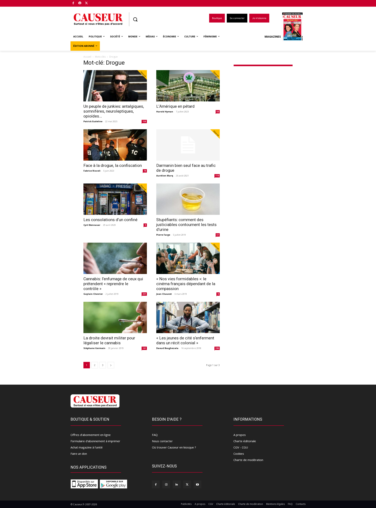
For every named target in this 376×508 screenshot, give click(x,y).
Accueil (87, 56)
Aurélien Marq (164, 175)
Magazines (273, 36)
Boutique (96, 2)
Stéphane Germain (94, 348)
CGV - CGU (240, 447)
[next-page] (111, 365)
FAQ (155, 435)
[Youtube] (197, 484)
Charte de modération (248, 460)
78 (145, 170)
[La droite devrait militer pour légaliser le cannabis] (115, 317)
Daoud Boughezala (167, 348)
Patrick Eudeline (92, 121)
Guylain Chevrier (93, 293)
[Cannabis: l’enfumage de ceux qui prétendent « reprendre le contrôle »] (115, 258)
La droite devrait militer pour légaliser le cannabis (109, 340)
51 (218, 234)
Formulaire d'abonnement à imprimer (95, 441)
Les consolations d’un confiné (110, 219)
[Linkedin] (176, 484)
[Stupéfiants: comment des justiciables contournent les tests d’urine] (188, 199)
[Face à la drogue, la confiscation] (115, 145)
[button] (135, 19)
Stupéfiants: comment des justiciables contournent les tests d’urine (186, 224)
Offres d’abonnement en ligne (90, 435)
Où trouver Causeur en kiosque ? (174, 447)
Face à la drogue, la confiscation (112, 165)
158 (144, 121)
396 (217, 348)
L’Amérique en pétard (175, 106)
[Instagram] (166, 484)
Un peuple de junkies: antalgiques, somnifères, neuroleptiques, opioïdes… (113, 111)
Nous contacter (162, 441)
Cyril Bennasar (91, 224)
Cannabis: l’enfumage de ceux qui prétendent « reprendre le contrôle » (113, 284)
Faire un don (78, 454)
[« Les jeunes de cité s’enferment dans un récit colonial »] (188, 317)
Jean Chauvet (164, 293)
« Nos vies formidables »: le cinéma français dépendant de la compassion (185, 284)
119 (217, 175)
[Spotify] (80, 3)
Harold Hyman (164, 111)
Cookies (238, 454)
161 (144, 348)
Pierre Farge (163, 234)
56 (218, 111)
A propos (239, 435)
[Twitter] (86, 3)
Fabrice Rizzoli (91, 170)
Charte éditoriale (244, 441)
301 (144, 294)
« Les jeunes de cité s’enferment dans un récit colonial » (185, 340)
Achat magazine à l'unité (86, 447)
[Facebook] (73, 3)
